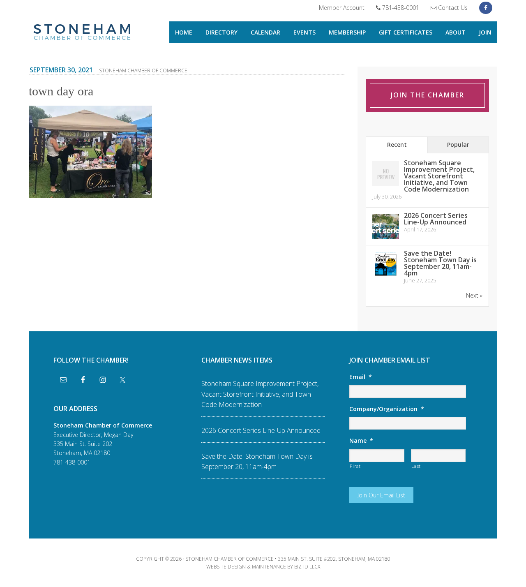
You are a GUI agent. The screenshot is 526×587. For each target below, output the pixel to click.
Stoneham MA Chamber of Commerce (82, 32)
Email (360, 377)
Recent (397, 144)
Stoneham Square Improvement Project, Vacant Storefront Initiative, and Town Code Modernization (439, 176)
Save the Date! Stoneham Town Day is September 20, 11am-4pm (440, 263)
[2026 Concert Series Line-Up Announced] (385, 238)
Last (416, 466)
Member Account (342, 8)
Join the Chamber (427, 94)
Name (361, 440)
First (355, 466)
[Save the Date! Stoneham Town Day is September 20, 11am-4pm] (385, 276)
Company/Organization (386, 409)
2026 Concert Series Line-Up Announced (436, 218)
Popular (458, 144)
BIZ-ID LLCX (307, 566)
